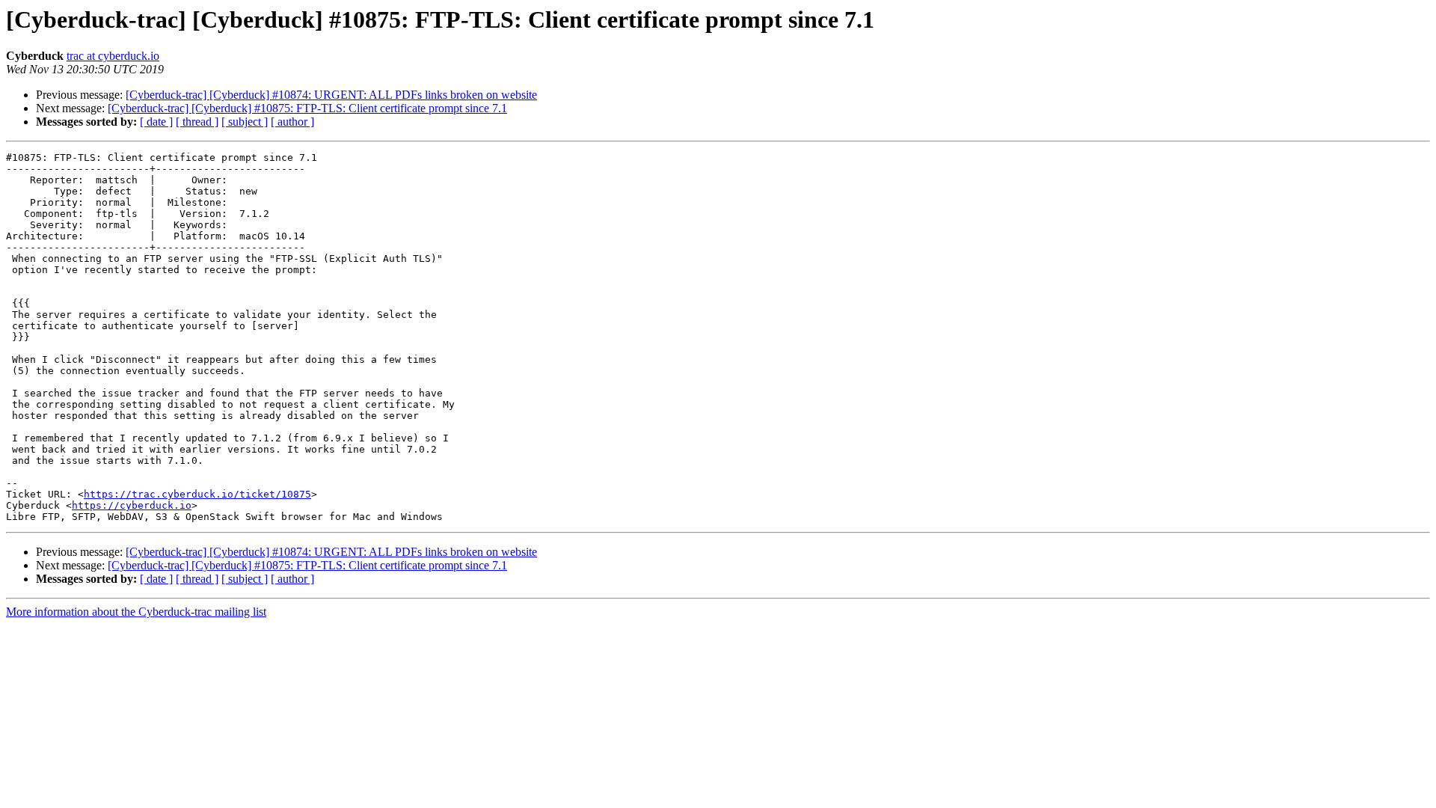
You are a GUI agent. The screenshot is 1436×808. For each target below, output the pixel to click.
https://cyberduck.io (131, 505)
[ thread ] (197, 121)
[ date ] (156, 121)
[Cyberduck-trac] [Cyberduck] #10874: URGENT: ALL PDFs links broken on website (331, 94)
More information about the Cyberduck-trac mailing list (136, 611)
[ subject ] (244, 121)
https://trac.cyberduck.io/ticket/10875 (197, 494)
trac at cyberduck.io (113, 55)
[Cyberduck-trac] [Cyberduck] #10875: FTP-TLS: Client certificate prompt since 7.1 (307, 108)
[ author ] (292, 121)
